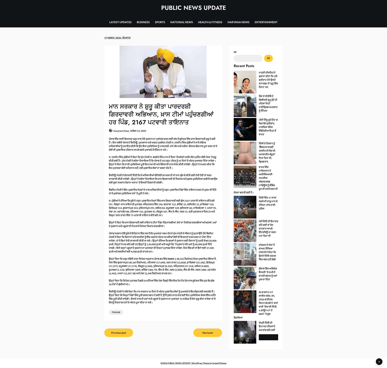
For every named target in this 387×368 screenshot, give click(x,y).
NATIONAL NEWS (181, 22)
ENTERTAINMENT (266, 22)
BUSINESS (143, 22)
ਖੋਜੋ (235, 52)
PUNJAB (116, 312)
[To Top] (379, 361)
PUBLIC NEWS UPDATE (193, 8)
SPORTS (160, 22)
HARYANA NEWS (238, 22)
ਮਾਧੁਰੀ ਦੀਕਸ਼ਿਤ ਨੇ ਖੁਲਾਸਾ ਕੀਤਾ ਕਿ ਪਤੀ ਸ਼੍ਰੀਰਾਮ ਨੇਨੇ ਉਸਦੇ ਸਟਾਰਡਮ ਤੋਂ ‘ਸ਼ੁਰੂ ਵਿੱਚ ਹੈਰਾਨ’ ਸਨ (268, 79)
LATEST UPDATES (120, 22)
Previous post (118, 332)
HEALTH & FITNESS (210, 22)
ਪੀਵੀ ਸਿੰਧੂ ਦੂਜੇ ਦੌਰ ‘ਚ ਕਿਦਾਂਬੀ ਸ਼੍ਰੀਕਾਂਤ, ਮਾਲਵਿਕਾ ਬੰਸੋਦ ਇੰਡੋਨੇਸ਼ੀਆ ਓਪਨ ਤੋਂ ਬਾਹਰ (268, 127)
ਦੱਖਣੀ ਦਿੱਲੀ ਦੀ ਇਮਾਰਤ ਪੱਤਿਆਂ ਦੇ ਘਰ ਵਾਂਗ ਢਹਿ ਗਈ (267, 326)
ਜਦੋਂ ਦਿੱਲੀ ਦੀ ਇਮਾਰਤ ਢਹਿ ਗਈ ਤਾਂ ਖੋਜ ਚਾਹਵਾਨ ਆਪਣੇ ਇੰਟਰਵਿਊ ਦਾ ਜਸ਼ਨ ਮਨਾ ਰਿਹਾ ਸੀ (268, 228)
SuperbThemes (219, 363)
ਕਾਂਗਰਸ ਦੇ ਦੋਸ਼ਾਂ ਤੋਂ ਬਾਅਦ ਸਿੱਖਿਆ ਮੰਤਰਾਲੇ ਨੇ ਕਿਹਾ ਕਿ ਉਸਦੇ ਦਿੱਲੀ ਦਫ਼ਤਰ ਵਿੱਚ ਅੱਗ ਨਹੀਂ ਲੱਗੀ (267, 252)
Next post (207, 332)
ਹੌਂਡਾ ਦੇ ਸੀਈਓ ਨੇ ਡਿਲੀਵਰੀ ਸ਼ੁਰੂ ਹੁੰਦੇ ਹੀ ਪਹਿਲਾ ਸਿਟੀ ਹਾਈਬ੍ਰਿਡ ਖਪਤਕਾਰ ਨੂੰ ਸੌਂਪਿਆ (268, 103)
